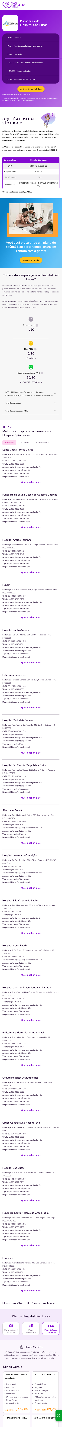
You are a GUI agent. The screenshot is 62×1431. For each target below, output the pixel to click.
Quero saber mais (31, 482)
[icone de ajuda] (37, 325)
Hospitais (9, 442)
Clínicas (25, 442)
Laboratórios (42, 442)
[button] (30, 394)
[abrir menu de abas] (55, 5)
